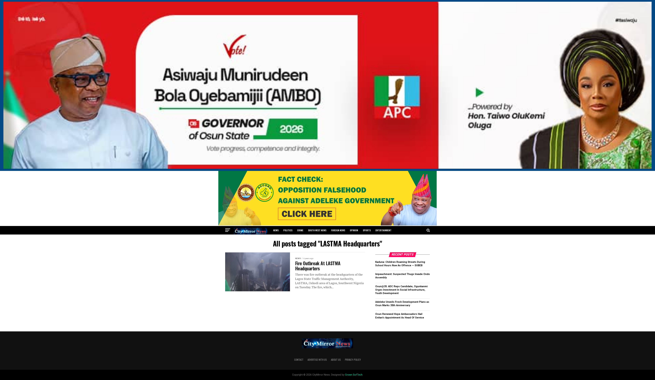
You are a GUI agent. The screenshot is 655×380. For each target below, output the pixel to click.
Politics (287, 230)
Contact (298, 359)
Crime (300, 230)
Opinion (354, 230)
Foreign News (338, 230)
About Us (336, 359)
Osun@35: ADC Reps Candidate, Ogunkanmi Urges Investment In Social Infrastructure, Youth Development (401, 290)
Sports (367, 230)
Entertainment (383, 230)
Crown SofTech (353, 374)
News (276, 230)
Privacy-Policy (353, 359)
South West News (317, 230)
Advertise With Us (317, 359)
